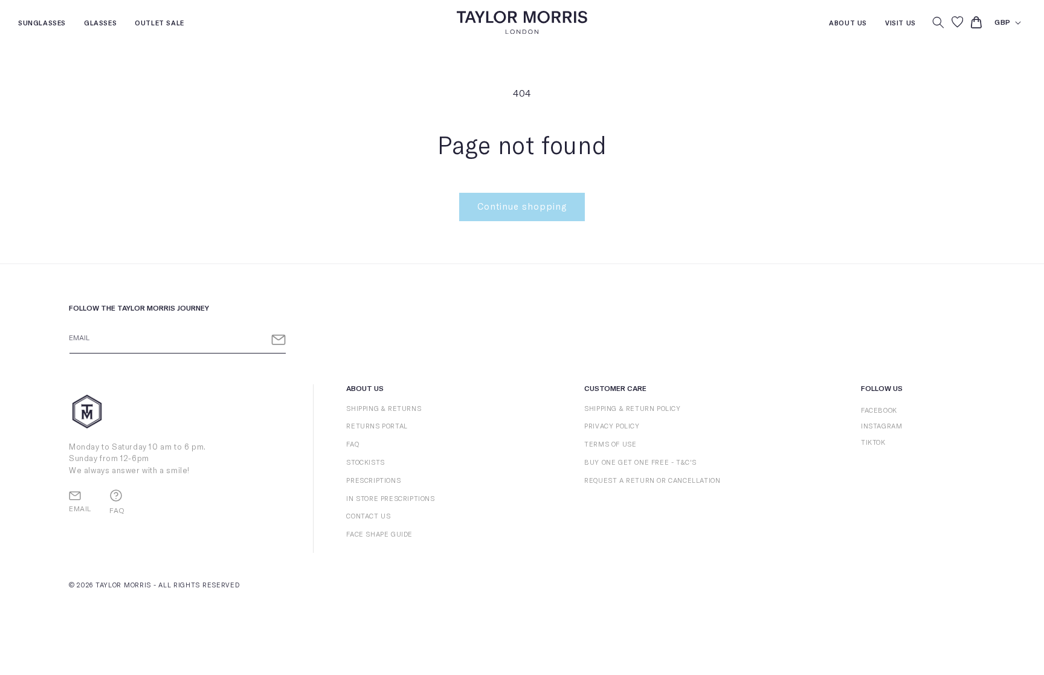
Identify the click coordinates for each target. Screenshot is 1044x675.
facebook (879, 410)
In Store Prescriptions (390, 499)
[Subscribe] (278, 340)
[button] (938, 22)
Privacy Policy (611, 426)
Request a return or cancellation (652, 480)
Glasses (100, 24)
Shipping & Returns (383, 408)
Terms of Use (610, 444)
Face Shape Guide (379, 534)
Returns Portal (376, 426)
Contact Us (368, 516)
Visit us (900, 24)
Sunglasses (42, 24)
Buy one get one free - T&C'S (640, 462)
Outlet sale (159, 24)
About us (848, 24)
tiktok (873, 442)
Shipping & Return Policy (632, 408)
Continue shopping (522, 207)
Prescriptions (373, 480)
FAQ (352, 444)
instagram (881, 426)
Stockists (365, 462)
